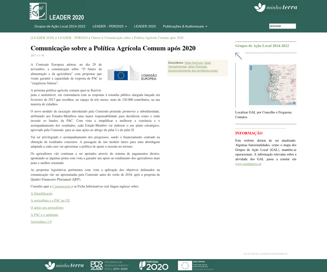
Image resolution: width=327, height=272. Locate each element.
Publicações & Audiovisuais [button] (184, 26)
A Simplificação (41, 193)
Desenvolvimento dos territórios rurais (193, 70)
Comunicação (62, 186)
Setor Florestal (197, 66)
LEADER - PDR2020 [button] (108, 26)
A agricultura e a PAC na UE (50, 200)
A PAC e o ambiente (44, 214)
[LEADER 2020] (42, 37)
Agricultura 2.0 (41, 221)
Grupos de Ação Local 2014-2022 (59, 26)
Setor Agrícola (194, 62)
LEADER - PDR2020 (73, 37)
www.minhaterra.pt (248, 163)
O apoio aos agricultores (47, 207)
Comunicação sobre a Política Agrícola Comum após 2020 (143, 37)
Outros (96, 37)
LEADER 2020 (145, 26)
